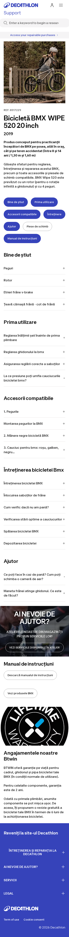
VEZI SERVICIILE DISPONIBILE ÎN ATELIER (34, 647)
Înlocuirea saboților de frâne (25, 495)
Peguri (8, 268)
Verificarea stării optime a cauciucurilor (33, 519)
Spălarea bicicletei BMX (21, 531)
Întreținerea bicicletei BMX (23, 483)
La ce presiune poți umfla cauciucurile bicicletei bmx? (32, 378)
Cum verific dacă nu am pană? (26, 507)
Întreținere (54, 214)
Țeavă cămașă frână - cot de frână (29, 304)
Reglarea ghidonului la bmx (24, 352)
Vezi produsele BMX (20, 693)
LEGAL (8, 893)
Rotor (8, 280)
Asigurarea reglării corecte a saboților (32, 364)
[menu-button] (60, 5)
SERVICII (10, 880)
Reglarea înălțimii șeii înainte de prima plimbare (32, 338)
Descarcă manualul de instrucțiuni (30, 675)
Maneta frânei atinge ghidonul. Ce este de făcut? (32, 593)
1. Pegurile (11, 411)
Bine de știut (16, 202)
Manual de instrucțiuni (22, 238)
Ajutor (12, 226)
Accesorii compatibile (22, 214)
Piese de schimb (37, 226)
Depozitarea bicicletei (20, 543)
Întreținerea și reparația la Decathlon (32, 852)
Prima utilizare (44, 202)
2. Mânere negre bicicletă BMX (26, 435)
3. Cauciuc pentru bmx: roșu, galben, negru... (31, 450)
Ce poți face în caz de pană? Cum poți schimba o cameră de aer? (32, 577)
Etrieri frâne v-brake (18, 292)
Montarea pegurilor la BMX (23, 423)
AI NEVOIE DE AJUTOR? (21, 867)
